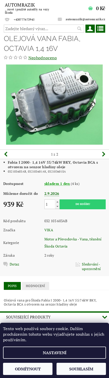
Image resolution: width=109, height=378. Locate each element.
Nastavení (54, 352)
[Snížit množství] (57, 206)
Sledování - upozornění (91, 266)
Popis (12, 286)
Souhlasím (81, 369)
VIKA (48, 230)
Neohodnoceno (42, 58)
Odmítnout (28, 369)
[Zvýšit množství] (57, 201)
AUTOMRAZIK (27, 8)
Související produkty (28, 316)
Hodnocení (35, 286)
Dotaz (15, 264)
